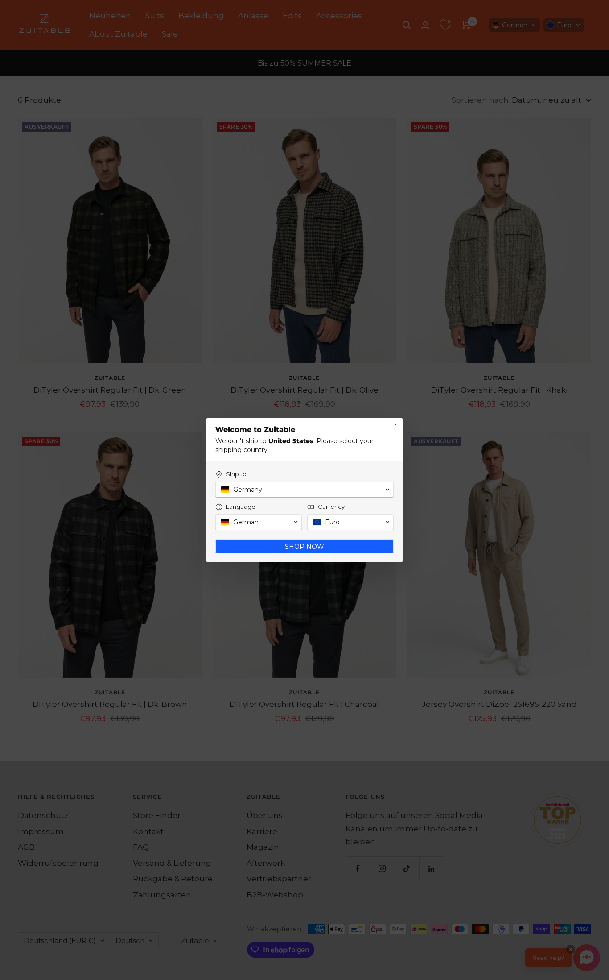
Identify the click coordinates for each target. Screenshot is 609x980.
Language (240, 506)
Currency (331, 506)
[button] (304, 490)
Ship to (236, 474)
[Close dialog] (396, 424)
